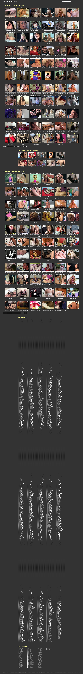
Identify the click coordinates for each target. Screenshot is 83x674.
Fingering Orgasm (29, 608)
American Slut (19, 395)
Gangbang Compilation (30, 640)
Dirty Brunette (29, 524)
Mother (14, 55)
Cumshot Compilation (30, 493)
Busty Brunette (29, 384)
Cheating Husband (29, 408)
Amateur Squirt (20, 370)
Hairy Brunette (38, 384)
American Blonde (20, 388)
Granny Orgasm (39, 369)
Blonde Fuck (19, 620)
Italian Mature (38, 494)
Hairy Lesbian (38, 391)
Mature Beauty (48, 319)
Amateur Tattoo (20, 376)
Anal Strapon (19, 415)
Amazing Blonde (20, 382)
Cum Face (28, 482)
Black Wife (19, 605)
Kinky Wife (38, 541)
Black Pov (19, 591)
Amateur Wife (19, 381)
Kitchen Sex (38, 546)
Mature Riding (48, 366)
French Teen (29, 637)
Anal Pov (19, 412)
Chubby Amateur (29, 414)
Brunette (24, 93)
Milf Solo (47, 414)
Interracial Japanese (39, 479)
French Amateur (29, 626)
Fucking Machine (29, 639)
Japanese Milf (38, 518)
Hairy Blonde (38, 383)
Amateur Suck (19, 373)
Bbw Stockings (20, 500)
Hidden (35, 310)
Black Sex (19, 593)
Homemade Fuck (39, 420)
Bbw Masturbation (20, 489)
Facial (9, 93)
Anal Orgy (19, 409)
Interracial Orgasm (39, 483)
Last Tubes (60, 166)
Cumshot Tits (29, 495)
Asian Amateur (20, 427)
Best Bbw (19, 516)
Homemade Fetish (39, 419)
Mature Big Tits (48, 322)
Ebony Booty (29, 547)
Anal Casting (19, 398)
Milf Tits (47, 423)
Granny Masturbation (39, 368)
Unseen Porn (32, 158)
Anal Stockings (20, 414)
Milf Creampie (48, 395)
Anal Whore (19, 419)
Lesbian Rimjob (39, 606)
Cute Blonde (29, 498)
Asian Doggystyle (20, 437)
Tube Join (60, 158)
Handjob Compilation (39, 398)
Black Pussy (19, 592)
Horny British (38, 429)
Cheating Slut (29, 412)
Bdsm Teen (19, 507)
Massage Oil (38, 635)
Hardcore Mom (39, 407)
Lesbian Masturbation (39, 594)
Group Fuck (38, 376)
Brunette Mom (29, 365)
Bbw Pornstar (19, 495)
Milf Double (47, 398)
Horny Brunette (39, 430)
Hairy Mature (38, 393)
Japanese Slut (38, 523)
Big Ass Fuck (19, 529)
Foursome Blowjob (29, 624)
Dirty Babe (28, 522)
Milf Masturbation (48, 406)
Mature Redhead (48, 365)
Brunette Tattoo (29, 373)
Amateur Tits (19, 379)
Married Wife (38, 633)
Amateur (8, 17)
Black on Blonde (20, 606)
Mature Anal (38, 639)
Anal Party (19, 410)
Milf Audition (47, 389)
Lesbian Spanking (39, 611)
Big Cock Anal (19, 539)
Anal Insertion (19, 407)
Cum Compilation (29, 480)
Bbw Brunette (19, 480)
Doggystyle (49, 17)
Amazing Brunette (20, 383)
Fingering (64, 30)
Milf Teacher (47, 421)
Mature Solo (47, 374)
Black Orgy (19, 589)
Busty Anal (28, 379)
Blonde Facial (19, 618)
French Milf (28, 635)
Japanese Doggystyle (39, 507)
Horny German (39, 434)
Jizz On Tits (38, 531)
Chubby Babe (29, 416)
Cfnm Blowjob (29, 399)
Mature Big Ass (48, 320)
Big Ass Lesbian (20, 531)
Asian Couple (19, 434)
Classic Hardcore (29, 432)
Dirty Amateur (29, 521)
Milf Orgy (47, 408)
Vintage (61, 43)
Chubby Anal (29, 415)
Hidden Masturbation (39, 413)
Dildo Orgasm (29, 518)
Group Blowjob (39, 375)
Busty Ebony (29, 386)
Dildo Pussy (28, 519)
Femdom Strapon (29, 600)
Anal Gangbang (20, 406)
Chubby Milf (28, 423)
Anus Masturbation (20, 420)
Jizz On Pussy (38, 530)
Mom (52, 17)
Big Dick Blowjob (20, 547)
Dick (63, 17)
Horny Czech (38, 433)
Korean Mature (39, 547)
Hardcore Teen (39, 411)
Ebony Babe (29, 544)
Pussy (75, 30)
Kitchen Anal (38, 543)
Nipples (38, 234)
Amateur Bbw (19, 325)
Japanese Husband (39, 512)
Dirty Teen (28, 530)
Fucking (11, 68)
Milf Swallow (47, 420)
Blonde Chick (19, 614)
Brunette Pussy (29, 369)
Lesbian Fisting (39, 587)
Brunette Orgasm (29, 366)
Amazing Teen (20, 386)
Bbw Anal (19, 478)
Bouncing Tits (29, 324)
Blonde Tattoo (19, 636)
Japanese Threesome (39, 526)
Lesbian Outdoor (39, 600)
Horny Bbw (38, 427)
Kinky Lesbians (39, 537)
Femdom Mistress (29, 598)
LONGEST (18, 146)
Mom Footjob (48, 433)
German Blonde (39, 321)
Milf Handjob (48, 403)
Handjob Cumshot (39, 399)
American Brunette (20, 389)
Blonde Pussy (19, 632)
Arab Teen (19, 426)
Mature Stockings (48, 376)
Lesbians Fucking (39, 624)
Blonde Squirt (19, 635)
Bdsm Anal (19, 504)
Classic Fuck (29, 430)
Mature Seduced (48, 369)
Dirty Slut (28, 529)
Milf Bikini (47, 392)
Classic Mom (29, 434)
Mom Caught (48, 429)
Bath (39, 234)
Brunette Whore (29, 376)
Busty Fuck (28, 387)
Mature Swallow (48, 379)
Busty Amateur (29, 378)
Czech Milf (28, 509)
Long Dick (38, 631)
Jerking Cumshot (39, 528)
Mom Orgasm (48, 437)
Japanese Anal (39, 498)
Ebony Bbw (28, 545)
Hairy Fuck (38, 387)
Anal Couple (19, 400)
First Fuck (28, 613)
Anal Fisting (19, 404)
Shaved (61, 131)
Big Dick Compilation (20, 548)
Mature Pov (47, 364)
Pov (63, 55)
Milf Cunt (47, 396)
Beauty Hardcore (20, 513)
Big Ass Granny (20, 530)
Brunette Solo (29, 371)
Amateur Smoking (20, 368)
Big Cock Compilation (20, 541)
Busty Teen (28, 394)
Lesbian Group (39, 589)
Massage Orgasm (39, 636)
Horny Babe (38, 426)
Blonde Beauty (20, 609)
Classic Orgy (29, 435)
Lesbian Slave (38, 608)
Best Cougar (19, 518)
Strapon (47, 106)
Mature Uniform (48, 385)
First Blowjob (29, 611)
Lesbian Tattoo (39, 617)
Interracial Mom (39, 482)
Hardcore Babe (39, 404)
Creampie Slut (29, 476)
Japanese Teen (39, 525)
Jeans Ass (38, 527)
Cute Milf (28, 501)
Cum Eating (28, 481)
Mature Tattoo (48, 381)
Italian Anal (38, 490)
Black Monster (20, 587)
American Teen (20, 396)
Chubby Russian (29, 425)
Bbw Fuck (19, 484)
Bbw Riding (19, 497)
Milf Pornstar (47, 410)
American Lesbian (20, 391)
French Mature (29, 634)
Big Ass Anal (19, 522)
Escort (36, 106)
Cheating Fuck (29, 405)
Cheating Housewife (30, 407)
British (35, 30)
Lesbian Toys (38, 621)
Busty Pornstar (29, 392)
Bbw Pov (19, 496)
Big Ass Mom (19, 533)
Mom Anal (47, 426)
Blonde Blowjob (20, 612)
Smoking (39, 17)
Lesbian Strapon (39, 615)
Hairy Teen (38, 397)
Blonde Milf (19, 627)
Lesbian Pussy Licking (40, 605)
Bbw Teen (19, 502)
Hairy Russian (38, 396)
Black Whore (19, 604)
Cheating (23, 247)
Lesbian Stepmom (39, 613)
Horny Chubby (39, 431)
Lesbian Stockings (39, 614)
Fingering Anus (29, 605)
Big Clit (19, 538)
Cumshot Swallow (29, 494)
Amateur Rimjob (20, 366)
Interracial (50, 131)
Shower (10, 55)
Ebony (45, 209)
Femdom (38, 118)
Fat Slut (28, 590)
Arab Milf (19, 425)
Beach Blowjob (20, 508)
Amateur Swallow (20, 374)
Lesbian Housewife (39, 590)
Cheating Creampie (29, 404)
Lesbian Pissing (39, 601)
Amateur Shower (20, 367)
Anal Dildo (19, 402)
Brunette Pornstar (29, 367)
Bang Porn (32, 166)
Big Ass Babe (19, 524)
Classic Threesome (29, 436)
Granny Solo (38, 371)
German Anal (38, 319)
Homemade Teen (39, 424)
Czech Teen (28, 511)
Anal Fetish (19, 403)
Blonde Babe (19, 608)
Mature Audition (39, 641)
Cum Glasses (29, 483)
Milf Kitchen (47, 405)
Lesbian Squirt (39, 612)
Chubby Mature (29, 422)
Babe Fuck (19, 475)
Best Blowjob (19, 517)
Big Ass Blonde (20, 525)
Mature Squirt (48, 375)
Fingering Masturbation (30, 607)
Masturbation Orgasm (39, 637)
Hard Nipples (38, 403)
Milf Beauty (47, 391)
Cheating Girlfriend (29, 406)
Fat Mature (28, 586)
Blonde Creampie (20, 616)
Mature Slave (48, 371)
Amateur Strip (19, 372)
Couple (76, 272)
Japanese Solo (39, 524)
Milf (27, 17)
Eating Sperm (29, 541)
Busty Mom (28, 391)
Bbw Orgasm (19, 492)
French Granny (29, 632)
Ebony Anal (28, 543)
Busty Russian (29, 393)
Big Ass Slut (19, 534)
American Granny (20, 390)
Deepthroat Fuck (29, 515)
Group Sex (38, 378)
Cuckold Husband (29, 478)
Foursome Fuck (29, 625)
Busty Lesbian (29, 389)
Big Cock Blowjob (20, 540)
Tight (24, 285)
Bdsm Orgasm (20, 506)
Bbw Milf (19, 490)
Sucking (10, 222)
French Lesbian (29, 633)
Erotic (36, 81)
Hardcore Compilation (40, 405)
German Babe (38, 320)
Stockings (11, 144)
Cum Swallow (29, 491)
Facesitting (23, 144)
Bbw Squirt (19, 499)
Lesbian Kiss (38, 591)
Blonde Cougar (20, 615)
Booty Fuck (28, 323)
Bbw (31, 30)
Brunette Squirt (29, 372)
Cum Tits (28, 492)
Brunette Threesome (30, 375)
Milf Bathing (47, 390)
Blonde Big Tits (20, 610)
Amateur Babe (20, 324)
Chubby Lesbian (29, 421)
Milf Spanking (48, 415)
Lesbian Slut (38, 609)
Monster (12, 247)
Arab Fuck (19, 423)
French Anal (28, 627)
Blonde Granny (20, 622)
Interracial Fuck (39, 477)
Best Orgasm (19, 521)
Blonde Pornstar (20, 630)
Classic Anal (29, 429)
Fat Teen (28, 591)
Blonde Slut (19, 633)
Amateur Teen (19, 377)
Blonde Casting (20, 613)
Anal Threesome (20, 417)
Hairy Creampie (39, 386)
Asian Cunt (19, 436)
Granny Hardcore (39, 365)
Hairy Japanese (39, 389)
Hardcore (10, 30)
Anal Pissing (19, 411)
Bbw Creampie (20, 482)
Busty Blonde (29, 383)
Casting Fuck (29, 397)
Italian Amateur (39, 489)
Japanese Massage (39, 515)
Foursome (60, 260)
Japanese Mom (39, 519)
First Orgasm (29, 614)
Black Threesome (20, 601)
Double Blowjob (29, 536)
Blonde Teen (19, 637)
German (77, 234)
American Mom (20, 394)
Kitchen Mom (38, 545)
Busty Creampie (29, 385)
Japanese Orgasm (39, 520)
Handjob (25, 196)
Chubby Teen (29, 427)
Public (23, 131)
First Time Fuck (29, 617)
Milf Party (47, 409)
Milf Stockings (48, 417)
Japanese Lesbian (39, 514)
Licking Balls (38, 626)
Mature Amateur (39, 638)
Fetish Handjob (29, 603)
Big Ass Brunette (20, 526)
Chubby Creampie (29, 418)
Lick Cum (38, 625)
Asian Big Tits (19, 432)
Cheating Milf (29, 410)
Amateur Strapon (20, 371)
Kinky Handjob (39, 536)
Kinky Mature (38, 538)
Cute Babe (28, 497)
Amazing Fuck (20, 384)
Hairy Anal (38, 380)
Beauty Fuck (19, 512)
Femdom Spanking (29, 599)
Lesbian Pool (38, 602)
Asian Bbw (19, 431)
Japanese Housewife (39, 511)
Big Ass (15, 234)
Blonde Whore (20, 639)
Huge (26, 131)
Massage (13, 184)
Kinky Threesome (39, 540)
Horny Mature (38, 437)
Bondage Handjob (29, 320)
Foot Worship (29, 623)
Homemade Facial (39, 418)
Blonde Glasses (20, 621)
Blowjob (10, 17)
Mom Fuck (47, 434)
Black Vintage (19, 603)
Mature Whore (48, 387)
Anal (20, 93)
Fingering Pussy (29, 609)
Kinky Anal (38, 534)
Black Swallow (20, 599)
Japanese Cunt (39, 506)
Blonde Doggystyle (20, 617)
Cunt (12, 144)
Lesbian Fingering (39, 586)
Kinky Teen (38, 539)
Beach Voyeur (19, 509)
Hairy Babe (38, 382)
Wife (15, 93)
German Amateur (39, 318)
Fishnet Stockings (29, 619)
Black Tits (19, 602)
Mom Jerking (48, 435)
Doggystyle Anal (29, 532)
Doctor (73, 30)
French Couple (29, 630)
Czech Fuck (28, 506)
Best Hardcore (20, 520)
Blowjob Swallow (29, 318)
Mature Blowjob (48, 325)
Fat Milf (28, 587)
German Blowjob (39, 322)
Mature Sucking (48, 378)
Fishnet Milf (28, 618)
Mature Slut (47, 372)
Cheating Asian (29, 401)
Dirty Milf (28, 527)
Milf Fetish (47, 400)
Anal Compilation (20, 399)
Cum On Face (29, 486)
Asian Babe (19, 430)
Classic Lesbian (29, 433)
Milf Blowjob (47, 393)
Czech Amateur (29, 503)
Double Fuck (29, 537)
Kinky (13, 209)
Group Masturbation (39, 377)
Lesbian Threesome (39, 619)
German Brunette (39, 323)
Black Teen (19, 600)
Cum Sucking (29, 490)
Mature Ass (38, 640)
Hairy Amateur (38, 379)
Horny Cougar (38, 432)
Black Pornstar (20, 590)
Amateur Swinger (20, 375)
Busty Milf (28, 390)
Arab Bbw (19, 422)
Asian (8, 30)
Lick (34, 119)
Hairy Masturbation (39, 392)
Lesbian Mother (39, 597)
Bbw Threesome (20, 503)
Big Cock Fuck (20, 543)
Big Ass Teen (19, 535)
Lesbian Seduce (39, 607)
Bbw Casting (19, 481)
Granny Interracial (39, 366)
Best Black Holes (22, 158)
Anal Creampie (20, 401)
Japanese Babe (39, 500)
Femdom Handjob (29, 596)
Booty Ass (28, 322)
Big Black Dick (20, 536)
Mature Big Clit (48, 321)
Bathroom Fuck (20, 477)
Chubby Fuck (29, 419)
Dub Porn (41, 166)
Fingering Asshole (29, 606)
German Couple (39, 325)
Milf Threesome (48, 422)
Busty (58, 93)
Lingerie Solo (38, 628)
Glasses (9, 106)
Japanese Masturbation (40, 516)
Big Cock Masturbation (21, 544)
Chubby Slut (29, 426)
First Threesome (29, 615)
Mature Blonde (48, 324)
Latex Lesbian (38, 548)
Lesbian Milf (38, 595)
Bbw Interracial (20, 485)
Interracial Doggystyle (39, 475)
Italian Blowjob (39, 491)
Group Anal (38, 374)
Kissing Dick (38, 542)
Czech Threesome (29, 512)
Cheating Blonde (29, 402)
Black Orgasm (19, 588)
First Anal (28, 610)
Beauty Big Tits (20, 511)
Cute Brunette (29, 499)
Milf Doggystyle (48, 397)
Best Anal (19, 514)
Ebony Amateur (29, 542)
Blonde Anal (19, 607)
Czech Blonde (29, 504)
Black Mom (19, 586)
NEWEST (14, 146)
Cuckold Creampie (29, 477)
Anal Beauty (19, 397)
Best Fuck (19, 519)
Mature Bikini (48, 323)
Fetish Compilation (29, 601)
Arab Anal (19, 421)
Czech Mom (28, 510)
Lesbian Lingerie (39, 592)
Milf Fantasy (47, 399)
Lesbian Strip (38, 616)
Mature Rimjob (48, 367)
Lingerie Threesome (39, 630)
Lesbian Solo (38, 610)
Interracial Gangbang (39, 478)
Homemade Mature (39, 422)
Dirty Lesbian (29, 526)
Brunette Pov (29, 368)
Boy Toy (28, 325)
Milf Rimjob (47, 412)
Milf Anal (47, 388)
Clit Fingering (29, 437)
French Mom (29, 636)
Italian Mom (38, 496)
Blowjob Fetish (20, 641)
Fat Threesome (29, 592)
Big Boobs (51, 30)
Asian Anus (19, 429)
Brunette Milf (29, 364)
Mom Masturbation (48, 436)
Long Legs (38, 632)
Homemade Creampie (40, 417)
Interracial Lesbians (39, 480)
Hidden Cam (38, 412)
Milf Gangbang (48, 402)
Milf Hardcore (48, 404)
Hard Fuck (38, 402)
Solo (22, 119)
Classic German (29, 431)
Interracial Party (39, 485)
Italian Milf (38, 495)
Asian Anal (19, 428)
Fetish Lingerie (29, 604)
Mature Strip (47, 377)
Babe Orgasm (19, 476)
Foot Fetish (28, 622)
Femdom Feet (29, 595)
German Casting (39, 324)
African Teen (19, 320)
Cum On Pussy (29, 488)
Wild (12, 260)
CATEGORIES (5, 146)
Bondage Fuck (29, 319)
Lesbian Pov (38, 604)
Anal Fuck (19, 405)
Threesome (71, 298)
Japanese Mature (39, 517)
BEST (9, 146)
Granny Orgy (38, 370)
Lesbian (47, 196)
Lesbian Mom (38, 596)
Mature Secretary (48, 368)
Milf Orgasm (47, 407)
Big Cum (19, 545)
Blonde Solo (19, 634)
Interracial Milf (38, 481)
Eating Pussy (29, 540)
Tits (26, 118)
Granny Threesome (39, 373)
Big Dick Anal (19, 546)
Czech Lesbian (29, 507)
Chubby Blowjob (29, 417)
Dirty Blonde (29, 523)
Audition (14, 17)
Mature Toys (47, 384)
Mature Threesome (48, 383)
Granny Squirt (38, 372)
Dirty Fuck (28, 525)
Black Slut (19, 594)
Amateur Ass (19, 322)
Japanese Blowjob (39, 502)
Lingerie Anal (38, 627)
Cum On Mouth (29, 487)
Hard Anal (38, 401)
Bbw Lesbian (19, 487)
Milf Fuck (47, 401)
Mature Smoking (48, 373)
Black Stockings (20, 598)
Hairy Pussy (38, 395)
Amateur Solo (19, 369)
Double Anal (29, 535)
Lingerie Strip (38, 629)
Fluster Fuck (51, 166)
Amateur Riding (20, 365)
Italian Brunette (39, 492)
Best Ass (19, 515)
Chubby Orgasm (29, 424)
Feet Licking (28, 593)
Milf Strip (47, 418)
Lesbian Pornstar (39, 603)
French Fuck (29, 631)
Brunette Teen (29, 374)
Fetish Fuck (28, 602)
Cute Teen (28, 502)
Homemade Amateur (39, 415)
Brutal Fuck (28, 377)
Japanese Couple (39, 504)
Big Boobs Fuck (20, 537)
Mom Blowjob (48, 427)
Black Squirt (19, 597)
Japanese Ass (38, 499)
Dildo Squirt (28, 520)
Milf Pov (47, 411)
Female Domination (29, 594)
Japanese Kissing (39, 513)
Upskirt (39, 310)
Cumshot (27, 30)
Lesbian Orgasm (39, 598)
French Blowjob (29, 629)
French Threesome (29, 638)
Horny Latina (38, 436)
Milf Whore (47, 425)
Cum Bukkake (29, 479)
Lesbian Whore (39, 623)
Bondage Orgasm (29, 321)
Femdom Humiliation (30, 597)
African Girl (19, 319)
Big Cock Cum (20, 542)
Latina (44, 17)
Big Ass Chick (19, 527)
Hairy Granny (38, 388)
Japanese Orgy (39, 521)
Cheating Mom (29, 411)
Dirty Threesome (29, 531)
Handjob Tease (39, 400)
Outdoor (50, 118)
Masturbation (23, 17)
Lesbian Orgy (38, 599)
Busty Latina (29, 388)
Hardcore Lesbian (39, 406)
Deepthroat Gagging (30, 516)
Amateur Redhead (20, 364)
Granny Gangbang (39, 364)
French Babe (29, 628)
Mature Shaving (48, 370)
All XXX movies (51, 158)
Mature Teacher (48, 382)
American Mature (20, 392)
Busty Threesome (29, 395)
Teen (50, 196)
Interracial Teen (39, 487)
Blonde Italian (19, 624)
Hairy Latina (38, 390)
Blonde (32, 17)
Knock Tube (41, 158)
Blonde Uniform (20, 638)
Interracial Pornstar (39, 486)
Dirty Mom (28, 528)
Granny (60, 81)
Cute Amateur (29, 496)
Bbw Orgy (19, 493)
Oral (49, 43)
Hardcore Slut (38, 410)
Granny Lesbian (39, 367)
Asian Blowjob (20, 433)
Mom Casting (48, 428)
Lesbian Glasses (39, 588)
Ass (34, 81)
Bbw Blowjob (19, 479)
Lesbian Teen (38, 618)
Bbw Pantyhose (20, 494)
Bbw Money (19, 491)
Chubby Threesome (29, 428)
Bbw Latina (19, 486)
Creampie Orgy (29, 475)
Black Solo (19, 595)
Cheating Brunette (29, 403)
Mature (12, 17)
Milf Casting (47, 394)
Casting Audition (29, 396)
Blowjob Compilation (20, 640)
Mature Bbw (47, 318)
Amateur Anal (19, 321)
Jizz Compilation (39, 529)
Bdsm (34, 118)
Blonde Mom (19, 628)
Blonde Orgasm (20, 629)
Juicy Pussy (38, 533)
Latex (40, 297)
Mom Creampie (48, 430)
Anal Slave (19, 413)
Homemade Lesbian (39, 421)
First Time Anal (29, 616)
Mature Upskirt (48, 386)
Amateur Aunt (19, 323)
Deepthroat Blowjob (29, 514)
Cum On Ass (29, 485)
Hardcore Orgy (39, 409)
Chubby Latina (29, 420)
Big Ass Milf (19, 532)
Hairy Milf (38, 394)
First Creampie (29, 612)
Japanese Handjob (39, 509)
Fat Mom (28, 588)
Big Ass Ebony (20, 528)
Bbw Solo (19, 498)
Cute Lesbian (29, 500)
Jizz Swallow (38, 532)
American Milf (19, 393)
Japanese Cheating (39, 503)
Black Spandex (20, 596)
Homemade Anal (39, 416)
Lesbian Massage (39, 593)
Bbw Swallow (19, 501)
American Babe (20, 387)
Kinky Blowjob (38, 535)
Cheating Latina (29, 409)
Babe (72, 118)
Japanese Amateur (39, 497)
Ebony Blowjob (29, 546)
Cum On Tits (29, 489)
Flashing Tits (29, 621)
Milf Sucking (47, 419)
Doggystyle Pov (29, 534)
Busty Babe (28, 381)
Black (52, 131)
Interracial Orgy (39, 484)
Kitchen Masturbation (39, 544)
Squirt (27, 310)
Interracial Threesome (39, 488)
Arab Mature (19, 424)
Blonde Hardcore (20, 623)
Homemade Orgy (39, 423)
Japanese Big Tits (39, 501)
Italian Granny (38, 493)
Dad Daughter (29, 513)
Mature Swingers (48, 380)
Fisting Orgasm (29, 620)
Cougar (47, 43)
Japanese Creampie (39, 505)
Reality (65, 55)
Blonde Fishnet (20, 619)
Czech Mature (29, 508)
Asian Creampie (20, 435)
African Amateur (20, 318)
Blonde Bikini (19, 611)
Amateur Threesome (20, 378)
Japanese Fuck (39, 508)
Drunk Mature (29, 539)
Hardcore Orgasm (39, 408)
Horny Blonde (38, 428)
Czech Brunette (29, 505)
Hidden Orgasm (39, 414)
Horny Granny (38, 435)
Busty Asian (28, 380)
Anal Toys (19, 418)
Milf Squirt (47, 416)
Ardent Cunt (22, 166)
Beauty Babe (19, 510)
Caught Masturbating (30, 398)
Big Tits (9, 68)
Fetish (14, 30)
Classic (34, 222)
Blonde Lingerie (20, 626)
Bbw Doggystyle (20, 483)
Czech (77, 30)
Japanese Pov (38, 522)
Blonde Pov (19, 631)
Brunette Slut (29, 370)
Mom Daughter (48, 432)
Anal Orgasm (19, 408)
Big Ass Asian (19, 523)
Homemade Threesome (40, 425)
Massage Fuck (39, 634)
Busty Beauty (29, 382)
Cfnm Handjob (29, 400)
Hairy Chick (38, 385)
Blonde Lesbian (20, 625)
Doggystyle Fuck (29, 533)
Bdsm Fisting (19, 505)
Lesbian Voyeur (39, 622)
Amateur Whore (20, 380)
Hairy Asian (38, 381)
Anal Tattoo (19, 416)
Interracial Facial (39, 476)
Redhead (13, 93)
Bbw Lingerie (19, 488)
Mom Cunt (47, 431)
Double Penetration (29, 538)
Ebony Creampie (29, 548)
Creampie (21, 68)
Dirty (11, 131)
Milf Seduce (47, 413)
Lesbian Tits (38, 620)
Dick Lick (28, 517)
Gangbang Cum (29, 641)
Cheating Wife (29, 413)
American (72, 222)
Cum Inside (28, 484)
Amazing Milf (19, 385)
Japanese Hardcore (39, 510)
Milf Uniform (47, 424)
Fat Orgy (28, 589)
